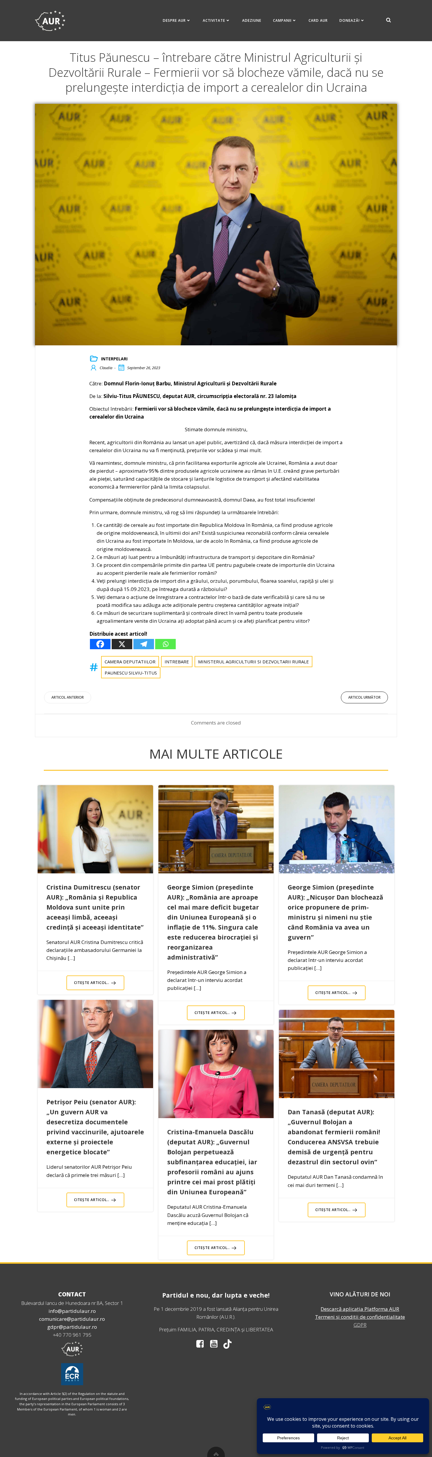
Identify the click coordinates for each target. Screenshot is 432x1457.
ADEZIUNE (251, 20)
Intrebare (177, 662)
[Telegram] (143, 644)
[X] (122, 644)
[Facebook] (100, 644)
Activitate (214, 20)
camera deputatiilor (130, 662)
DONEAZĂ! (349, 20)
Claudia (106, 367)
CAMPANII (282, 20)
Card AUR (318, 20)
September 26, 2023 (143, 367)
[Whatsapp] (165, 644)
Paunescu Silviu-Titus (131, 673)
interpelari (114, 359)
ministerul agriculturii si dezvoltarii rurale (253, 662)
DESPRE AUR (174, 20)
